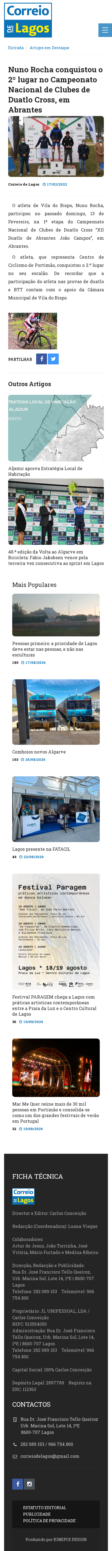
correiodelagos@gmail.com (49, 1456)
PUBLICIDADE (37, 1514)
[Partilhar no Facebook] (41, 359)
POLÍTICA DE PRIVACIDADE (49, 1520)
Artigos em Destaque (49, 47)
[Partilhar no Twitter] (53, 359)
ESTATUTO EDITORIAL (44, 1507)
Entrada (16, 47)
